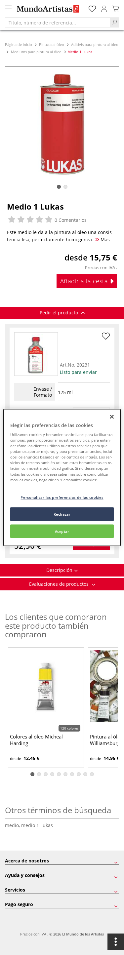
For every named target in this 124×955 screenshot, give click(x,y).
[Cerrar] (111, 416)
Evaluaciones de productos (59, 584)
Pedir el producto (59, 312)
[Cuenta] (104, 8)
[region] (62, 477)
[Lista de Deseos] (92, 8)
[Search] (114, 22)
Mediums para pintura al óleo (36, 51)
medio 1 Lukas (37, 825)
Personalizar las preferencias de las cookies (62, 497)
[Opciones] (115, 942)
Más (104, 239)
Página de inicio (19, 44)
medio (13, 825)
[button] (59, 187)
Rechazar (62, 513)
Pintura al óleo (51, 44)
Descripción (59, 570)
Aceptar (62, 531)
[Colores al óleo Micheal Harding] (46, 686)
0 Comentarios (70, 220)
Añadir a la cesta (85, 281)
